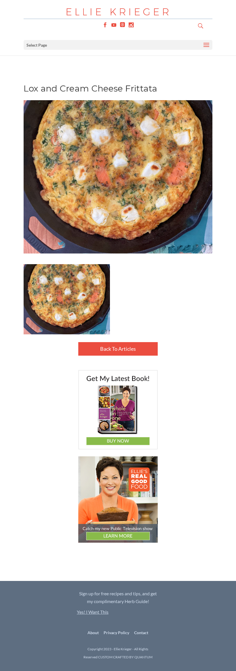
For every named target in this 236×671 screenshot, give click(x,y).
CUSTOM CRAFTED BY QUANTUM (125, 657)
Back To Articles (118, 349)
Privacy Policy (116, 632)
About (93, 632)
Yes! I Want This (93, 612)
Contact (141, 632)
